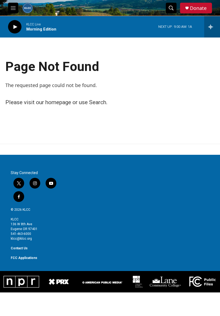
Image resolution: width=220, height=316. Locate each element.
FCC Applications (24, 258)
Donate (198, 8)
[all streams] (212, 26)
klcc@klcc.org (21, 238)
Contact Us (19, 248)
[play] (14, 27)
